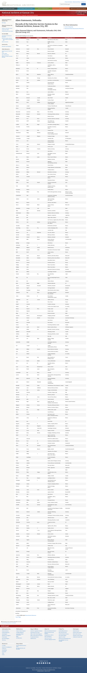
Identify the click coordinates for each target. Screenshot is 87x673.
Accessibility (33, 667)
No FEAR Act (55, 667)
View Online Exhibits (62, 635)
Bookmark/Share (76, 1)
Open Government (48, 638)
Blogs (17, 636)
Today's (21, 631)
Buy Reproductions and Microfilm (20, 649)
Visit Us (61, 8)
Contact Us (83, 1)
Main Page (4, 22)
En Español (4, 651)
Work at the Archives (77, 634)
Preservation (4, 637)
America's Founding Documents (78, 8)
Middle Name (39, 37)
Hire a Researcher (5, 54)
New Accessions (5, 41)
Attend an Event (76, 631)
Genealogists (4, 634)
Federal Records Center (35, 632)
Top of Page (18, 617)
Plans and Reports (48, 636)
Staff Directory (33, 638)
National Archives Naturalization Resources (74, 28)
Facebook (37, 663)
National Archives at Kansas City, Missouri (13, 15)
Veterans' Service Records (26, 8)
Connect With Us (43, 661)
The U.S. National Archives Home (18, 4)
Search (83, 4)
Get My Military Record (63, 631)
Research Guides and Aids (7, 38)
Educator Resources (43, 8)
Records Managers (5, 638)
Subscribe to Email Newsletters (19, 634)
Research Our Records (8, 8)
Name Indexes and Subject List (8, 40)
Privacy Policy (38, 667)
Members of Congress (6, 635)
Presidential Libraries (34, 637)
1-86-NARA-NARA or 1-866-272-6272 (43, 671)
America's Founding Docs (7, 647)
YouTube (45, 663)
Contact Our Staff (5, 29)
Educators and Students (6, 46)
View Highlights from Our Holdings (63, 640)
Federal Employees (5, 632)
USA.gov (59, 667)
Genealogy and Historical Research (6, 36)
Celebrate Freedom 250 (77, 637)
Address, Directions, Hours (7, 28)
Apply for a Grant (62, 637)
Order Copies (4, 53)
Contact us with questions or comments (8, 623)
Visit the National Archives (64, 634)
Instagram (41, 663)
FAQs (3, 653)
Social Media (4, 650)
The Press (4, 640)
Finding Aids (24, 15)
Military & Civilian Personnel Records (7, 57)
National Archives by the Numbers (49, 633)
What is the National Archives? (50, 631)
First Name (28, 37)
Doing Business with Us (49, 635)
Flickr (49, 663)
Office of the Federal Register (36, 634)
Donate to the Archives (77, 632)
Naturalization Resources (30, 615)
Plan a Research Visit (63, 632)
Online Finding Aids (69, 27)
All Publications (19, 638)
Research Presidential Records (65, 638)
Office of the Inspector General (36, 635)
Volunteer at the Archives (78, 635)
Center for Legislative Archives (36, 631)
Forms (3, 654)
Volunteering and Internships (7, 31)
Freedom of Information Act (47, 667)
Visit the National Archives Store (21, 646)
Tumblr (43, 663)
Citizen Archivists (68, 1)
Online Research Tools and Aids (7, 52)
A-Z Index (4, 645)
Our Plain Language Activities (50, 639)
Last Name (17, 37)
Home (3, 15)
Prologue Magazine (20, 632)
